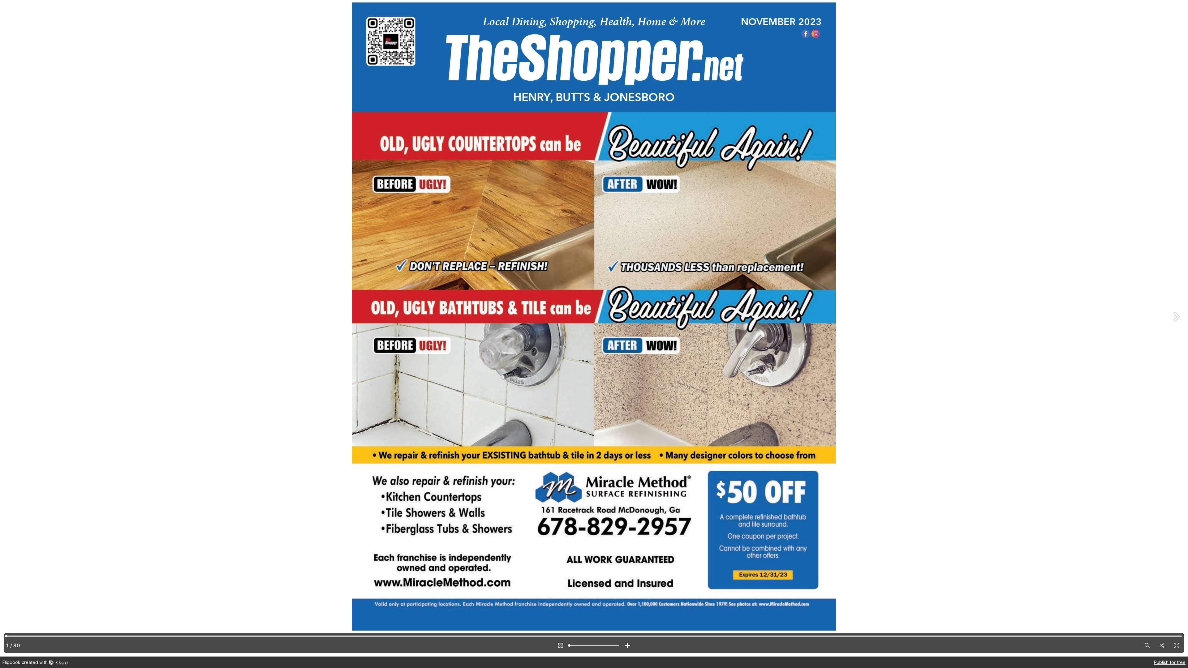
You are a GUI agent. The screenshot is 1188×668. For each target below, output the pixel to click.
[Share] (1162, 645)
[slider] (594, 645)
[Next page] (1175, 328)
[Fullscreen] (1177, 645)
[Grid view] (560, 645)
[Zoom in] (627, 645)
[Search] (1147, 645)
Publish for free (1170, 662)
